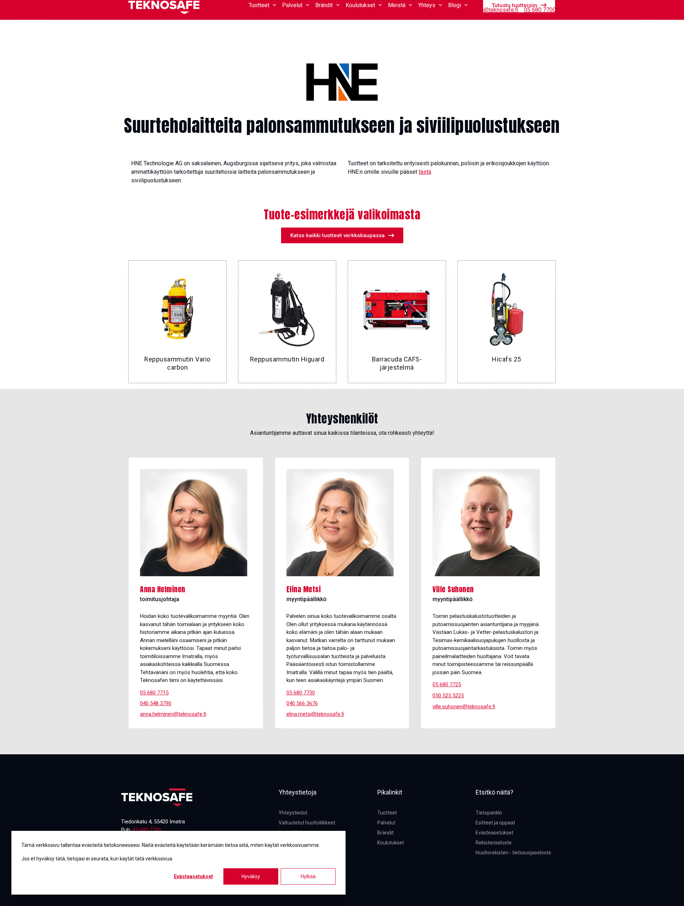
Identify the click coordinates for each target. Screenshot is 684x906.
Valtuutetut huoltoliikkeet (307, 823)
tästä (425, 171)
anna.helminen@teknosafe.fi (173, 714)
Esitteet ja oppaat (495, 823)
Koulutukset (390, 842)
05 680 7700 (540, 9)
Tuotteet (387, 813)
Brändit (385, 832)
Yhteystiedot (293, 813)
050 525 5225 (448, 695)
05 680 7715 (154, 692)
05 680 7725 (446, 684)
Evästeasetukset (193, 876)
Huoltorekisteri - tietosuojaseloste (513, 852)
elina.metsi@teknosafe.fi (315, 714)
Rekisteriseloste (494, 842)
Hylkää (308, 876)
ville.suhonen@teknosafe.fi (463, 706)
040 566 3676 (302, 703)
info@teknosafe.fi (496, 9)
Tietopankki (454, 9)
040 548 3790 (155, 703)
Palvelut (386, 823)
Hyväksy (251, 876)
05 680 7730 (300, 692)
